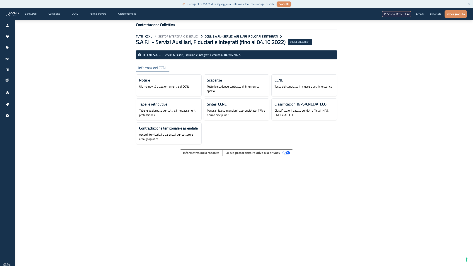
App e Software (98, 14)
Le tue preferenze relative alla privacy (252, 153)
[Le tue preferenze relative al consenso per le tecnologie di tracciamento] (466, 259)
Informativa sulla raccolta (201, 153)
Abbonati (435, 14)
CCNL (75, 14)
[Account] (7, 25)
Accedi (420, 14)
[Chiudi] (469, 4)
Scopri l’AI (284, 4)
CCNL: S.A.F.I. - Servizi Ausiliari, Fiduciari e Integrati (241, 36)
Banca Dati (31, 14)
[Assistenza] (7, 115)
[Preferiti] (7, 36)
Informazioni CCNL (152, 68)
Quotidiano (54, 14)
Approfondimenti (127, 14)
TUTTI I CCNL (144, 36)
